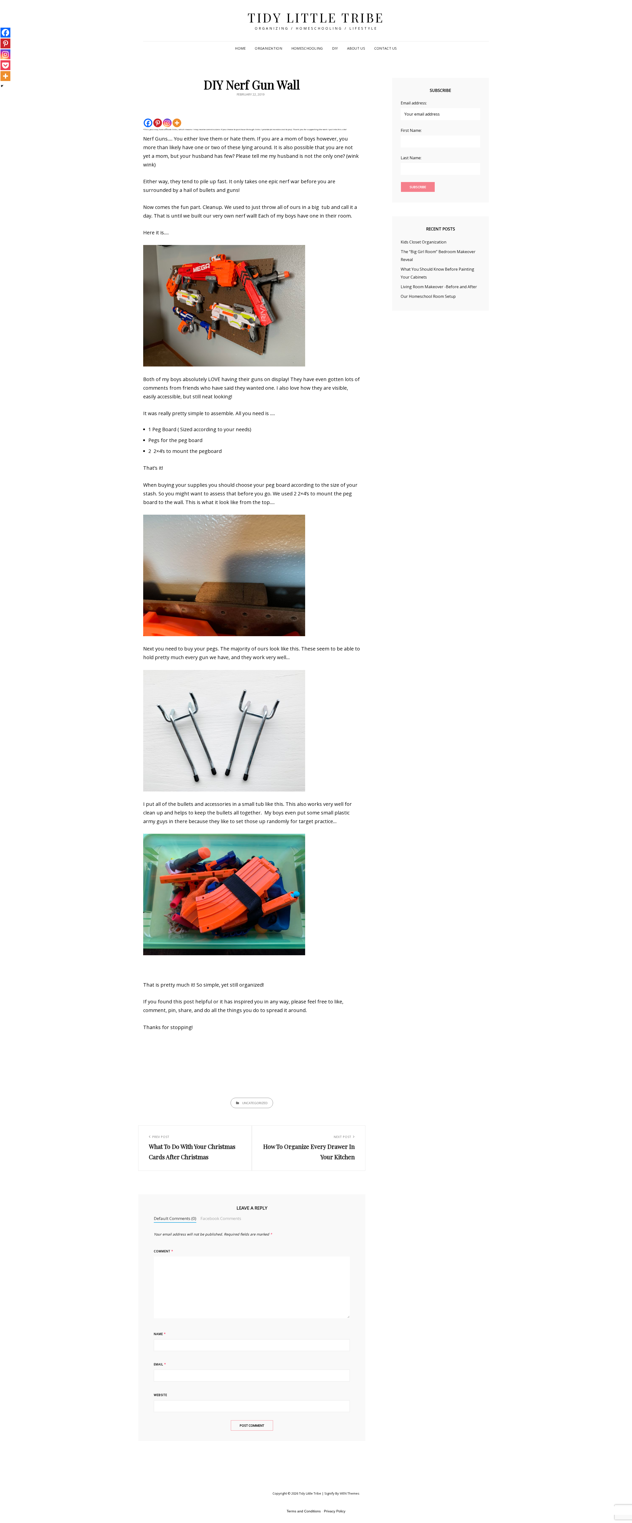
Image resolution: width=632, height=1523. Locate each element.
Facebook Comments (220, 1218)
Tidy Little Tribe (316, 17)
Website (160, 1395)
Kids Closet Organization (423, 242)
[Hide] (2, 86)
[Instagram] (167, 123)
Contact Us (385, 48)
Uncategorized (255, 1103)
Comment (163, 1251)
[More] (177, 123)
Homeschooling (307, 48)
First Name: (411, 130)
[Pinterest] (157, 123)
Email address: (414, 103)
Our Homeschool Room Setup (428, 296)
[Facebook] (148, 123)
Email (160, 1364)
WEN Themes (349, 1493)
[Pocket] (5, 65)
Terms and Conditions (304, 1511)
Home (240, 48)
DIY (335, 48)
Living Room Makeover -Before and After (439, 286)
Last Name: (411, 158)
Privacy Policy (334, 1511)
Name (160, 1334)
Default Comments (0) (175, 1218)
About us (356, 48)
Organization (268, 48)
